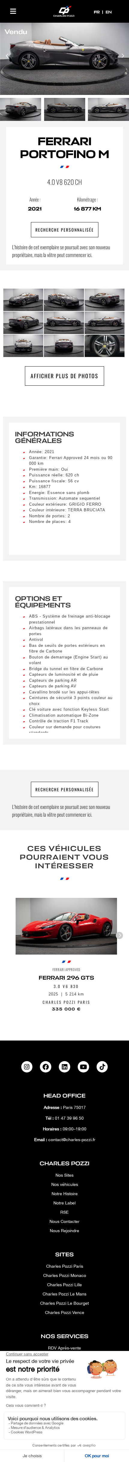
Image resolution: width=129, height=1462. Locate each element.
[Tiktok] (102, 1066)
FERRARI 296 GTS (66, 978)
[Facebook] (45, 1066)
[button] (13, 11)
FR (97, 12)
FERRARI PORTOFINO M (64, 148)
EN (109, 12)
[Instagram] (27, 1066)
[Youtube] (83, 1066)
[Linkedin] (64, 1066)
